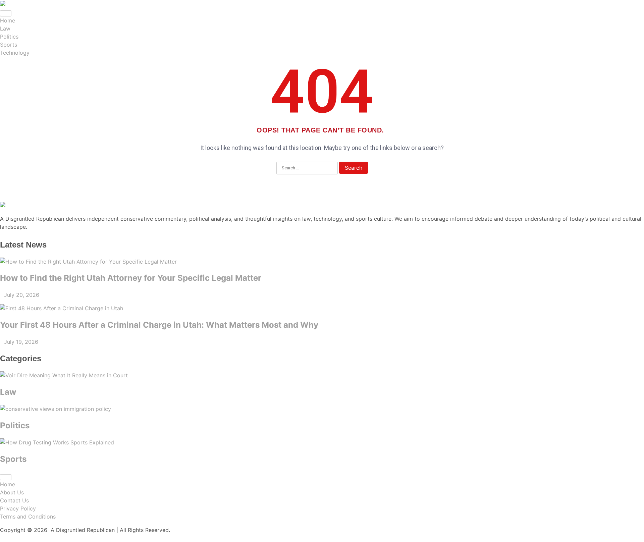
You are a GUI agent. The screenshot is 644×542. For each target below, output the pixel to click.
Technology (15, 52)
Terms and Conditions (28, 516)
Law (5, 28)
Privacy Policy (18, 508)
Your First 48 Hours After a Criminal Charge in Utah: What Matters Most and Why (159, 325)
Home (7, 20)
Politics (9, 36)
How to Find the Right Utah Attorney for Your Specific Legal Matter (130, 278)
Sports (8, 44)
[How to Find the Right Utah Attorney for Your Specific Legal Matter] (322, 262)
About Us (12, 492)
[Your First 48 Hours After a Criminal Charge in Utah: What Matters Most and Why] (322, 308)
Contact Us (14, 500)
